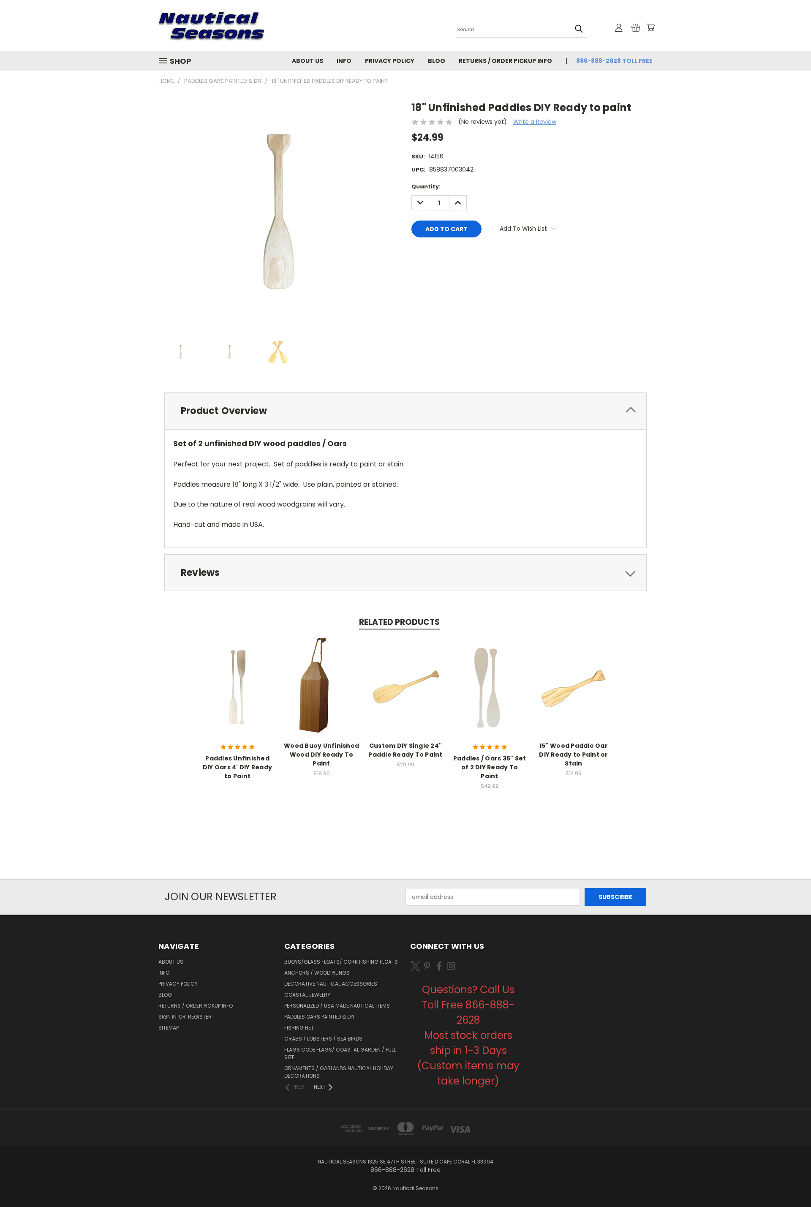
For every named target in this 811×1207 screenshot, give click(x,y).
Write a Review (534, 121)
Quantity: (426, 187)
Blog (436, 61)
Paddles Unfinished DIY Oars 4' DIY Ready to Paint (237, 767)
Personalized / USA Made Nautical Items (337, 1005)
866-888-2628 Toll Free (614, 61)
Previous (788, 1180)
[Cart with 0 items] (650, 27)
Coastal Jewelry (307, 994)
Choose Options (406, 693)
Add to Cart (321, 693)
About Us (307, 61)
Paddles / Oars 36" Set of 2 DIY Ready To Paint (489, 767)
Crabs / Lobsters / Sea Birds (323, 1038)
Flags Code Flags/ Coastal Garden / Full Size (340, 1053)
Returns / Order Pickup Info (505, 61)
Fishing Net (299, 1027)
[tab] (405, 410)
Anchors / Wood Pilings (317, 972)
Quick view (237, 686)
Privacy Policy (389, 61)
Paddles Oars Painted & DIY (319, 1016)
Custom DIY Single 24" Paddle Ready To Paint (405, 750)
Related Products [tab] (399, 622)
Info (344, 61)
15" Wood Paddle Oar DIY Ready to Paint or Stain (573, 754)
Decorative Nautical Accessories (330, 983)
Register (200, 1016)
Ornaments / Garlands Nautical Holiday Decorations (338, 1072)
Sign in (168, 1016)
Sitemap (168, 1027)
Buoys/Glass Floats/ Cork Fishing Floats (341, 961)
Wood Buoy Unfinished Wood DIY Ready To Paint (321, 754)
